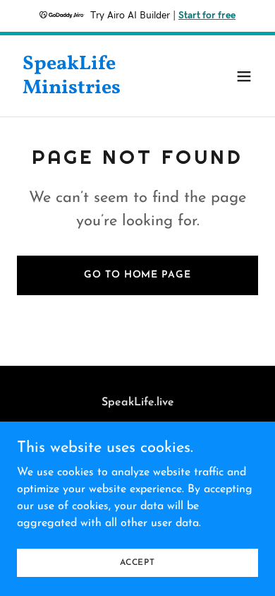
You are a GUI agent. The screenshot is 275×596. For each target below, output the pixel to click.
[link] (101, 90)
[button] (244, 76)
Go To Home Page (137, 275)
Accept (137, 562)
